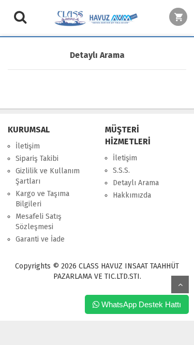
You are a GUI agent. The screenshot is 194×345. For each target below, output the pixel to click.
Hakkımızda (132, 195)
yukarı (180, 284)
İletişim (28, 146)
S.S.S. (121, 170)
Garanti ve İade (40, 239)
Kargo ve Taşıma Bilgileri (42, 198)
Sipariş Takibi (37, 158)
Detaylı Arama (136, 182)
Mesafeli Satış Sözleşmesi (39, 221)
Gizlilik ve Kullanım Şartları (48, 176)
